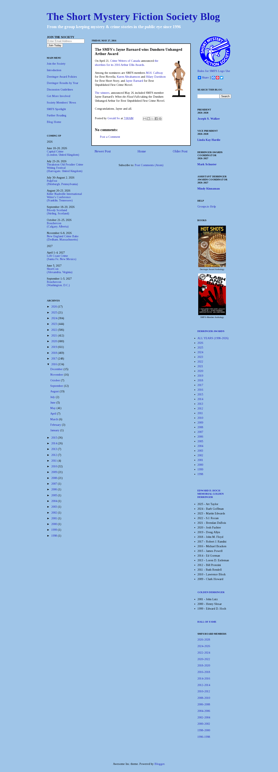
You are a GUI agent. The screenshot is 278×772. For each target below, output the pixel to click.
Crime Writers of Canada (125, 60)
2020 (54, 341)
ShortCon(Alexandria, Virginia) (59, 270)
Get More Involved (58, 96)
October (55, 380)
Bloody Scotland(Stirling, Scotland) (58, 212)
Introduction (54, 70)
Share (205, 77)
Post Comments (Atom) (149, 165)
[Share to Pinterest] (160, 119)
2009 (54, 472)
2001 (54, 518)
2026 (54, 306)
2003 (54, 506)
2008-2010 (203, 697)
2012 (54, 455)
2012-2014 (203, 685)
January (55, 430)
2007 (54, 483)
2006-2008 (203, 704)
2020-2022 (203, 659)
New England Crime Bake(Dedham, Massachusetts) (63, 238)
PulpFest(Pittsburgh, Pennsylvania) (62, 182)
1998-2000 (203, 730)
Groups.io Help (206, 206)
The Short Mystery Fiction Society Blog (133, 16)
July (53, 397)
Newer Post (103, 151)
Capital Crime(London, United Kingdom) (63, 153)
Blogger (159, 763)
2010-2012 (203, 691)
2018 (54, 352)
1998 (54, 535)
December (56, 369)
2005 (54, 495)
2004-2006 (203, 710)
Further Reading (56, 115)
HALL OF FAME (206, 621)
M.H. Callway (154, 72)
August (55, 391)
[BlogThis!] (149, 119)
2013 (54, 449)
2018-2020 (203, 665)
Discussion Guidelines (60, 89)
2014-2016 (203, 678)
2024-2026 (203, 646)
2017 (54, 358)
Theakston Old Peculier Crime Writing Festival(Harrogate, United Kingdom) (65, 168)
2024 (54, 318)
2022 (54, 329)
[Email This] (145, 119)
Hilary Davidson (156, 76)
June (53, 402)
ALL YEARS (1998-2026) (213, 338)
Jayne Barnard (134, 80)
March (54, 419)
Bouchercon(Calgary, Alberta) (58, 225)
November (57, 374)
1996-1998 (203, 736)
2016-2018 (203, 672)
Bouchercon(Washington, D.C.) (58, 283)
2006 (54, 489)
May (53, 408)
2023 (54, 323)
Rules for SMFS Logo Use (213, 71)
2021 (54, 335)
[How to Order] (212, 266)
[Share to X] (152, 119)
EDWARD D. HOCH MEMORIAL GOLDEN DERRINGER (210, 493)
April (53, 413)
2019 (54, 347)
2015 (54, 437)
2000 (54, 524)
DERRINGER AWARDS (210, 331)
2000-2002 (203, 723)
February (56, 424)
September (57, 385)
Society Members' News (61, 102)
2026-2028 (203, 639)
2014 (54, 443)
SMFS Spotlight (56, 109)
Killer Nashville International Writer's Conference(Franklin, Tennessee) (64, 197)
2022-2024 (203, 652)
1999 (54, 529)
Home (142, 151)
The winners (102, 92)
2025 (54, 312)
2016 (54, 364)
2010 (54, 466)
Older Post (180, 151)
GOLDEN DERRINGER (210, 592)
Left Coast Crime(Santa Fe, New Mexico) (61, 257)
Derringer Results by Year (62, 83)
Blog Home (54, 122)
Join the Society (56, 63)
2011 (54, 460)
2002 (54, 512)
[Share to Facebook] (156, 119)
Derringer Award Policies (62, 76)
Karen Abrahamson (128, 76)
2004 (54, 501)
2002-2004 (203, 717)
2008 (54, 478)
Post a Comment (110, 136)
